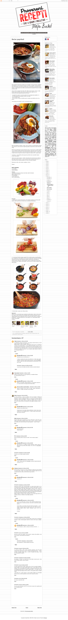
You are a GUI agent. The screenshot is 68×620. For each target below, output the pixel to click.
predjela (48, 148)
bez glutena (23, 333)
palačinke (46, 146)
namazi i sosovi (20, 334)
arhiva (49, 127)
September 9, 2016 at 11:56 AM (22, 418)
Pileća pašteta (49, 187)
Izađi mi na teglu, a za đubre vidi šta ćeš (50, 185)
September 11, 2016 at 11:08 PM (28, 525)
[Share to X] (30, 331)
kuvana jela (54, 138)
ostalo (53, 145)
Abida (15, 418)
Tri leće (50, 93)
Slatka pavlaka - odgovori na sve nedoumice (52, 70)
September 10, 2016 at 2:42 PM (23, 468)
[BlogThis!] (29, 331)
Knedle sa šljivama (52, 52)
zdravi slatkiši (47, 155)
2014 (47, 204)
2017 (47, 174)
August (48, 190)
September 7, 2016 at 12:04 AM (22, 341)
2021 (47, 168)
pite (52, 146)
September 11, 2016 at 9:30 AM (28, 459)
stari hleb (53, 151)
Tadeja (15, 341)
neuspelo (48, 145)
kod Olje (28, 461)
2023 (47, 165)
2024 (47, 164)
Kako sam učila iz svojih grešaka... (23, 386)
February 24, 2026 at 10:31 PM (27, 365)
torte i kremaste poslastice (50, 153)
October (48, 180)
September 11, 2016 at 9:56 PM (24, 517)
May (48, 195)
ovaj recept (39, 445)
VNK (45, 127)
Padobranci (49, 182)
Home (27, 607)
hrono (31, 333)
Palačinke (51, 86)
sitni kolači (47, 150)
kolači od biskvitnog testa (50, 134)
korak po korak (34, 333)
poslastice (47, 147)
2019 (47, 171)
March (48, 198)
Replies (16, 353)
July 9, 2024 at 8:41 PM (23, 578)
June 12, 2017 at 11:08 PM (23, 532)
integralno (54, 131)
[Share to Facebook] (31, 331)
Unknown (16, 468)
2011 (47, 208)
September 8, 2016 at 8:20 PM (28, 406)
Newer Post (14, 607)
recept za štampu (15, 169)
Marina (15, 395)
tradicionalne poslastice (49, 154)
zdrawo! (53, 155)
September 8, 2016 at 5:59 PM (22, 395)
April (48, 196)
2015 (47, 202)
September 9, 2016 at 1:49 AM (35, 386)
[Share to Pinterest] (32, 331)
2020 (47, 170)
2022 (47, 167)
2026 (47, 161)
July (48, 192)
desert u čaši (49, 128)
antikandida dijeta (18, 333)
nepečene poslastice (52, 144)
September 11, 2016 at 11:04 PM (28, 500)
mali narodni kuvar (50, 141)
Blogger (45, 617)
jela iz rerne (49, 132)
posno (55, 147)
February (48, 199)
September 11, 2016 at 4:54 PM (24, 484)
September (49, 181)
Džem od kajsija (52, 60)
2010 (47, 210)
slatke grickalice (54, 150)
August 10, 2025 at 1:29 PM (23, 584)
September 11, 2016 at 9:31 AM (28, 477)
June (48, 193)
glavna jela (27, 333)
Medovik (50, 108)
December (49, 177)
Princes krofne (51, 44)
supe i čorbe (47, 152)
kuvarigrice (50, 140)
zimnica (46, 156)
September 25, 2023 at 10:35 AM (24, 557)
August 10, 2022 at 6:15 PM (23, 548)
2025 (47, 162)
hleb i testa (53, 130)
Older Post (39, 607)
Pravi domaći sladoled (51, 101)
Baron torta (51, 115)
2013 (47, 205)
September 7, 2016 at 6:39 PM (28, 355)
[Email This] (28, 331)
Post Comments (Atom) (29, 611)
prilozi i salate (52, 149)
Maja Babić (19, 355)
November (49, 178)
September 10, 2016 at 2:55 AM (24, 452)
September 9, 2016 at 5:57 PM (28, 427)
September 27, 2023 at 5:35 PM (27, 540)
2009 (47, 211)
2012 (47, 207)
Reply (15, 351)
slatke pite (48, 151)
